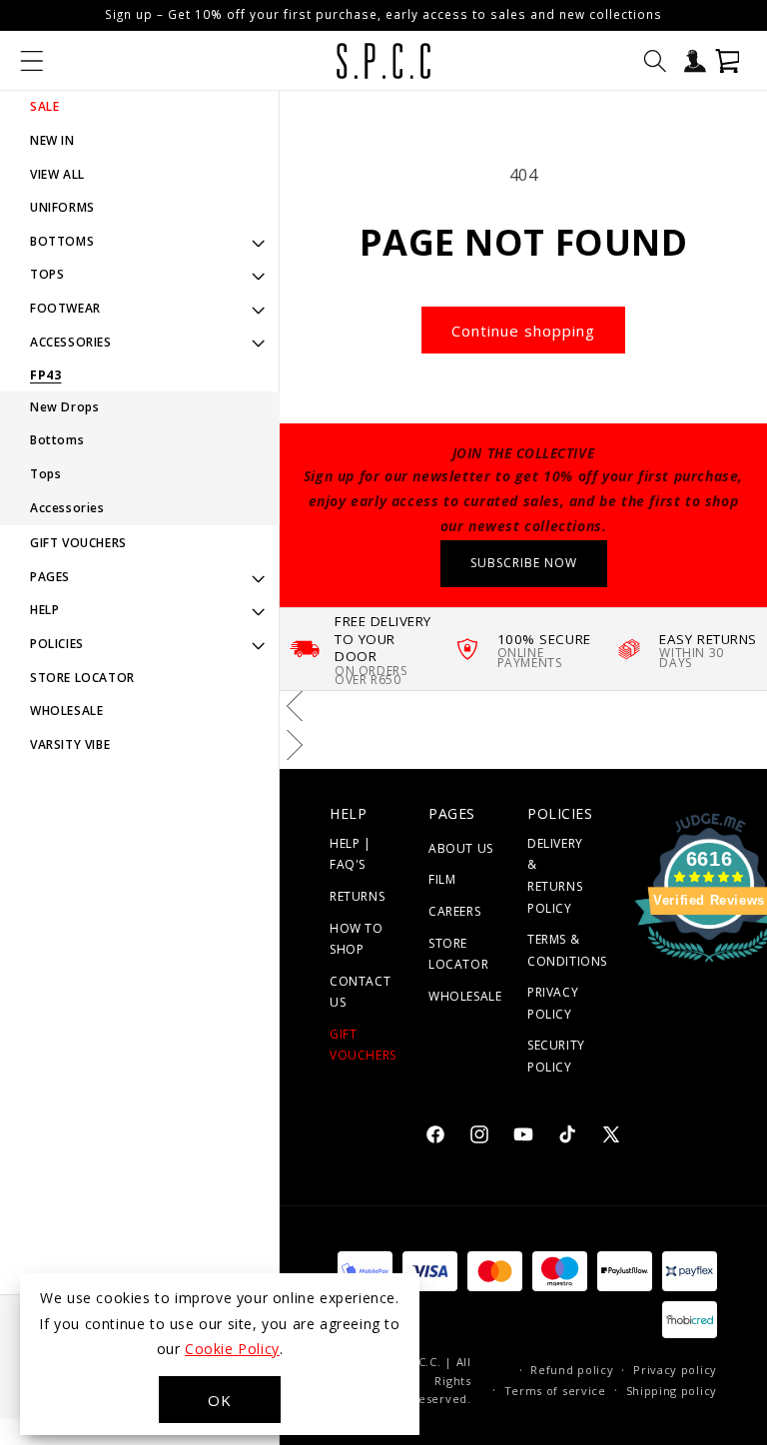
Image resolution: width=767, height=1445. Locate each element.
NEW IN (52, 140)
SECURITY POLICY (556, 1056)
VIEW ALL (57, 174)
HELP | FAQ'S (351, 854)
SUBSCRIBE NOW (523, 562)
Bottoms (57, 439)
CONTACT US (360, 992)
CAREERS (454, 911)
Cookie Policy (232, 1348)
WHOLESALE (66, 710)
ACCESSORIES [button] (71, 342)
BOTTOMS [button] (62, 241)
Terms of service (555, 1390)
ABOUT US (460, 848)
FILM (441, 879)
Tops (45, 473)
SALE (44, 106)
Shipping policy (672, 1390)
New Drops (64, 406)
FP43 (45, 375)
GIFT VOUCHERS (78, 542)
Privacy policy (675, 1369)
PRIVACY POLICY (552, 1003)
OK (220, 1400)
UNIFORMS (62, 207)
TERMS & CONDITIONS (567, 950)
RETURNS (357, 896)
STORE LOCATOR (82, 677)
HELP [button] (44, 609)
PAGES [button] (50, 576)
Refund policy (571, 1369)
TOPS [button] (47, 274)
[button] (32, 61)
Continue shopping (523, 331)
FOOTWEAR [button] (65, 308)
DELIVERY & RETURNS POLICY (555, 876)
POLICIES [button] (57, 643)
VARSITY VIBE (70, 744)
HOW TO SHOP (357, 939)
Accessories (67, 507)
